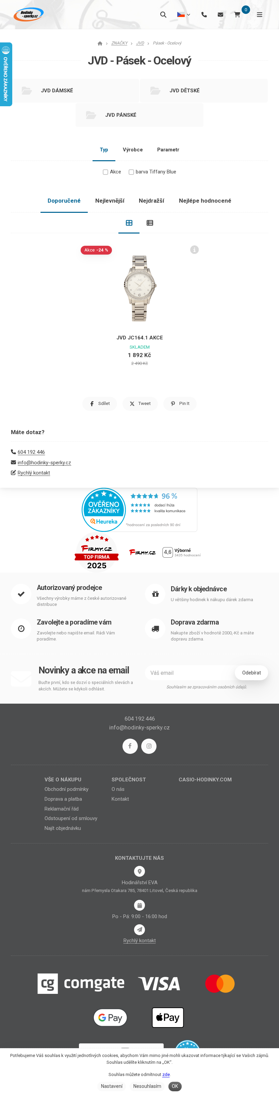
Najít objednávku (63, 828)
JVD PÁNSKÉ (120, 115)
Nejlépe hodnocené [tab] (205, 200)
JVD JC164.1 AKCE (139, 338)
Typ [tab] (104, 150)
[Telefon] (204, 14)
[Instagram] (149, 746)
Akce (115, 172)
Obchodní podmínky (66, 789)
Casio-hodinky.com (205, 780)
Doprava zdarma (195, 622)
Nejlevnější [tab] (110, 200)
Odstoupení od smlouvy (71, 818)
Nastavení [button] (111, 1086)
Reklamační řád (62, 809)
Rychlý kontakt (34, 473)
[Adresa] (139, 871)
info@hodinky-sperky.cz (44, 463)
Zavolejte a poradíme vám (74, 622)
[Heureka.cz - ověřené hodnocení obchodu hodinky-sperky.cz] (139, 509)
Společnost (129, 780)
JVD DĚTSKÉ (184, 91)
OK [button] (175, 1086)
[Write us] (139, 929)
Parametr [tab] (168, 150)
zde (166, 1074)
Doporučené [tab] (64, 200)
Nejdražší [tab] (151, 200)
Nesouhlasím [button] (147, 1086)
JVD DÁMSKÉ (57, 91)
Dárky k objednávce (199, 589)
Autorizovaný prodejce (69, 588)
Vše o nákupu (63, 780)
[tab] (129, 223)
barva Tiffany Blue (156, 172)
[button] (99, 404)
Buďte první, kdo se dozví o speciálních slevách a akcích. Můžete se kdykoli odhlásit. (85, 685)
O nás (118, 789)
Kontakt (120, 799)
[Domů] (28, 14)
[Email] (220, 14)
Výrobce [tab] (133, 150)
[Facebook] (130, 746)
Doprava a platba (63, 799)
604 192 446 (31, 452)
